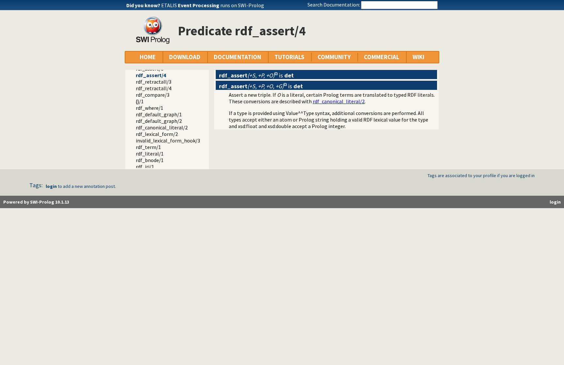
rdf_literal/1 (150, 153)
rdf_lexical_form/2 (157, 134)
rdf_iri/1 (145, 166)
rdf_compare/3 (152, 94)
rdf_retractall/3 (153, 81)
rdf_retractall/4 (153, 88)
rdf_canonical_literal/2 (162, 127)
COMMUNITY (334, 57)
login (51, 186)
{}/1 (140, 101)
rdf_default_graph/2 (159, 121)
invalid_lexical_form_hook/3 (168, 140)
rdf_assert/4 (151, 75)
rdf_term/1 (148, 147)
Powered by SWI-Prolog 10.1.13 (36, 202)
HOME (148, 57)
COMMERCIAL (381, 57)
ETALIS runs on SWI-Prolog (212, 5)
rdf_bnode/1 (150, 160)
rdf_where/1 (149, 108)
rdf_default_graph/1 (159, 114)
